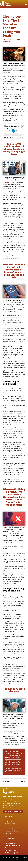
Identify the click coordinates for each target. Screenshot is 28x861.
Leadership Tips (6, 41)
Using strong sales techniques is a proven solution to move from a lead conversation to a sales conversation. (14, 754)
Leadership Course (11, 850)
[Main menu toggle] (25, 4)
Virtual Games (9, 838)
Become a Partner (10, 824)
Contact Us (8, 821)
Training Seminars (10, 843)
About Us (8, 819)
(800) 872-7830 (7, 807)
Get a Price (8, 816)
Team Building (9, 828)
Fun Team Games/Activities (13, 836)
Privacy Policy (14, 859)
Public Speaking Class (11, 853)
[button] (13, 811)
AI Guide (21, 859)
